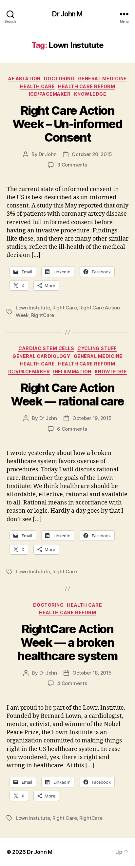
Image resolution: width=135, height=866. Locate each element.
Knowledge (90, 94)
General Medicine (102, 78)
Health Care (37, 86)
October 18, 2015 (92, 673)
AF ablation (24, 78)
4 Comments (72, 683)
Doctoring (59, 78)
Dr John (47, 154)
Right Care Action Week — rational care (67, 394)
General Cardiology (41, 356)
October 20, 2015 (92, 154)
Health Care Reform (86, 86)
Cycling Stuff (97, 348)
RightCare (42, 315)
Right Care (64, 308)
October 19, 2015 (92, 418)
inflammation (72, 371)
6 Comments (72, 429)
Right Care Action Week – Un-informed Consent (67, 124)
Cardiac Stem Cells (46, 348)
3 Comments (72, 165)
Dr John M (67, 13)
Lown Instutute (33, 308)
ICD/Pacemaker (50, 94)
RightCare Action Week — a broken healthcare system (67, 642)
